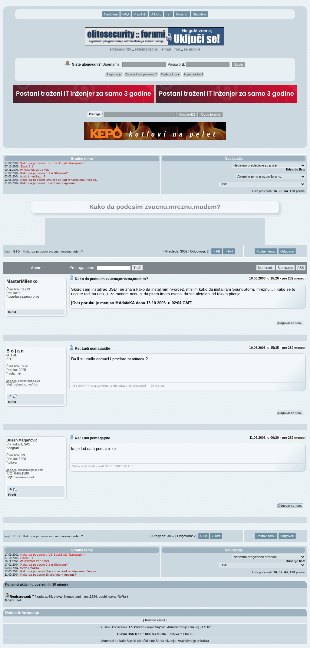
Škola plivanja (166, 641)
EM (185, 634)
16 (275, 191)
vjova (58, 596)
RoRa (121, 596)
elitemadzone (146, 49)
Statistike (199, 14)
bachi (103, 596)
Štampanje (285, 267)
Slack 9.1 (26, 166)
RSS (177, 49)
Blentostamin (73, 596)
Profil (12, 312)
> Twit (229, 251)
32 (280, 191)
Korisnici (182, 14)
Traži (137, 267)
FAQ (125, 14)
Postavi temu (265, 251)
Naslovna (111, 14)
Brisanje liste (295, 169)
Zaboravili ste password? (141, 74)
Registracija (114, 74)
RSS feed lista (155, 634)
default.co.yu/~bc (26, 384)
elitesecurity (120, 49)
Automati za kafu (113, 641)
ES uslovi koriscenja (112, 627)
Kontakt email (155, 620)
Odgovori (287, 251)
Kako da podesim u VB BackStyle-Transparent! (53, 163)
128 (292, 191)
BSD (16, 251)
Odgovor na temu (290, 323)
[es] (7, 251)
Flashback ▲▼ (170, 74)
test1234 (90, 596)
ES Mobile (192, 49)
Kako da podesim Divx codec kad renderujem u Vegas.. (59, 179)
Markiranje (265, 267)
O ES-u (155, 14)
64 (286, 191)
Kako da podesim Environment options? (48, 183)
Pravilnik (140, 14)
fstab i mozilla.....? (32, 176)
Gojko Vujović (155, 627)
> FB (216, 251)
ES (190, 634)
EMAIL (166, 49)
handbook (135, 359)
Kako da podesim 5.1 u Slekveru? (44, 173)
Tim (168, 14)
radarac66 (44, 596)
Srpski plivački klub (141, 641)
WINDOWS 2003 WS (34, 169)
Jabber (11, 380)
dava (112, 596)
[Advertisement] (155, 231)
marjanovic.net (24, 477)
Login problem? (193, 74)
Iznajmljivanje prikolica (192, 641)
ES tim (206, 627)
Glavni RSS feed (129, 634)
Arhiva (174, 634)
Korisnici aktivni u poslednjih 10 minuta (36, 584)
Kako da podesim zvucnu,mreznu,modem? (53, 251)
